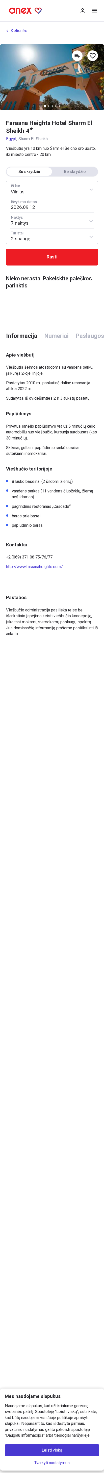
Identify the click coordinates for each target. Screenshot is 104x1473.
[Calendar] (52, 205)
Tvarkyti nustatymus (52, 1462)
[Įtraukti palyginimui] (77, 55)
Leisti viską (52, 1450)
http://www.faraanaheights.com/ (34, 566)
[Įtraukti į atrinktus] (92, 55)
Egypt (11, 138)
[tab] (21, 336)
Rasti (52, 257)
